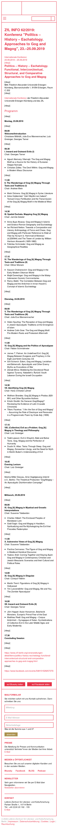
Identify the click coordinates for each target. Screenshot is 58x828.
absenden (11, 734)
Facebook (20, 770)
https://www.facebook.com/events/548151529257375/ (29, 670)
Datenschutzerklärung (29, 821)
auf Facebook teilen (41, 684)
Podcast (42, 770)
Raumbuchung (7, 824)
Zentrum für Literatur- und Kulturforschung (39, 9)
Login (52, 821)
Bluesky (8, 770)
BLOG (31, 770)
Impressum (13, 821)
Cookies (44, 821)
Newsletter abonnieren (15, 787)
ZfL (9, 8)
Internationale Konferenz (16, 97)
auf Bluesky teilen (15, 684)
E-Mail (7, 751)
